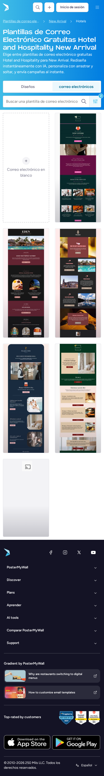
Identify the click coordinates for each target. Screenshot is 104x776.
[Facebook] (51, 552)
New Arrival (57, 21)
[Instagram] (65, 552)
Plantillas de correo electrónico (21, 21)
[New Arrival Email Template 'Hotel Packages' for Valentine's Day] (26, 283)
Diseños (28, 86)
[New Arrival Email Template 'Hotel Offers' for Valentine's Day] (78, 167)
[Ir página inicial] (5, 7)
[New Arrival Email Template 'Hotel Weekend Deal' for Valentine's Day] (26, 398)
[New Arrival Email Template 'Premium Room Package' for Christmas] (78, 398)
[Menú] (97, 7)
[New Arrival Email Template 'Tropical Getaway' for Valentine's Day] (78, 283)
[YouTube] (93, 552)
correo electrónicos (76, 86)
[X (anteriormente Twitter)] (79, 552)
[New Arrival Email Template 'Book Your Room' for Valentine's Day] (26, 498)
